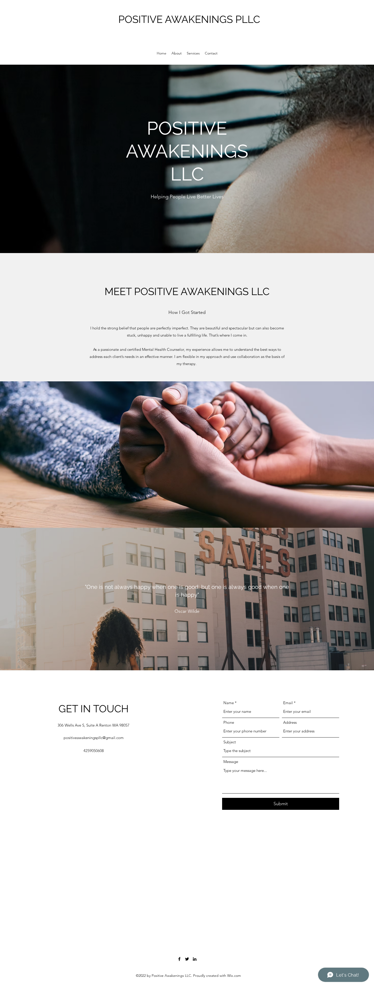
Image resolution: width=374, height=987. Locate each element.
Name (228, 703)
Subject (229, 742)
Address (290, 722)
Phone (228, 722)
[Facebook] (179, 959)
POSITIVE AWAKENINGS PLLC (189, 19)
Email (288, 703)
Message (230, 761)
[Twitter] (187, 959)
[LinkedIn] (194, 959)
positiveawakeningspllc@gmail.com (94, 737)
